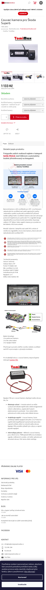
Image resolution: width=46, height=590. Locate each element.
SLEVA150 (23, 14)
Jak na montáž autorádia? (9, 516)
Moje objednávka (7, 488)
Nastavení (22, 577)
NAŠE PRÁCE (9, 156)
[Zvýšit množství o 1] (9, 116)
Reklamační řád (6, 485)
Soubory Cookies (7, 497)
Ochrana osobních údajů (9, 494)
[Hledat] (29, 3)
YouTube (7, 557)
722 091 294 (8, 547)
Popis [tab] (5, 144)
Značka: (8, 31)
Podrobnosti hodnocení (28, 29)
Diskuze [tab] (11, 144)
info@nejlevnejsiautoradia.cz (14, 544)
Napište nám (5, 500)
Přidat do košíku (21, 117)
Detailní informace (7, 123)
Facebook (7, 551)
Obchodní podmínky (8, 483)
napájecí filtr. (14, 360)
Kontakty (4, 491)
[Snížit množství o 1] (9, 118)
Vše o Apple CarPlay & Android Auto (13, 510)
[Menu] (41, 3)
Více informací (29, 571)
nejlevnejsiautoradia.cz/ (12, 554)
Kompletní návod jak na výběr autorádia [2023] (16, 521)
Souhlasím (22, 584)
